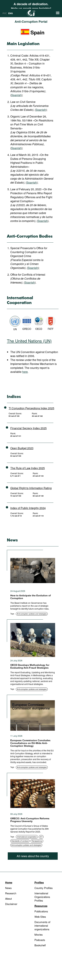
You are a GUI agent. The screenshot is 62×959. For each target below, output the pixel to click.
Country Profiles (43, 888)
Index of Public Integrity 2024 (28, 508)
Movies (38, 934)
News (8, 888)
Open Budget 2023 (21, 448)
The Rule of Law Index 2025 (27, 468)
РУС (5, 13)
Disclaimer (11, 904)
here (25, 372)
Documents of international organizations (42, 925)
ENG (10, 13)
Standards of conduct (20, 841)
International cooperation (27, 837)
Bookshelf (40, 945)
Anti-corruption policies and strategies (32, 614)
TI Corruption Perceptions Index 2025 (31, 408)
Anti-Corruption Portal (31, 21)
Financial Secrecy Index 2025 (28, 428)
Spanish (16, 95)
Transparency (37, 841)
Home (8, 882)
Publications (41, 911)
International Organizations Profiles (42, 896)
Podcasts (39, 940)
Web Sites (40, 916)
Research (10, 893)
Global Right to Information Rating (31, 488)
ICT (41, 837)
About (8, 898)
